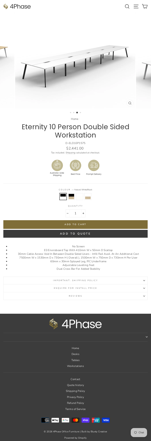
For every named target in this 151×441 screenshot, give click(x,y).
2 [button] (74, 113)
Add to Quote (75, 234)
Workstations (75, 366)
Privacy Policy (75, 397)
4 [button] (81, 113)
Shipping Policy (75, 391)
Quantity (75, 206)
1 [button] (71, 113)
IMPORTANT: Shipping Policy (75, 280)
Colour (75, 189)
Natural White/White (79, 196)
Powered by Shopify (75, 437)
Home (74, 119)
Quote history (75, 385)
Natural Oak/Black (71, 196)
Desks (75, 354)
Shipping (70, 152)
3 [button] (77, 113)
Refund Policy (75, 403)
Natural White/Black (63, 196)
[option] (75, 60)
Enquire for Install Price (75, 288)
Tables (75, 360)
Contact (75, 379)
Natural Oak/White (88, 196)
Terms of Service (75, 409)
